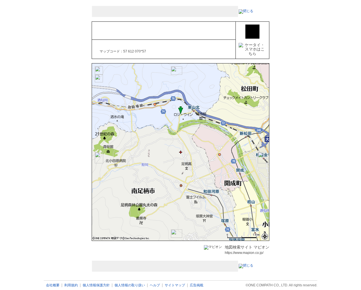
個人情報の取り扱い (130, 285)
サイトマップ (175, 285)
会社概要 (53, 285)
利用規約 (71, 285)
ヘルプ (155, 285)
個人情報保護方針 (96, 285)
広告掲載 (196, 285)
